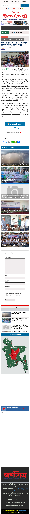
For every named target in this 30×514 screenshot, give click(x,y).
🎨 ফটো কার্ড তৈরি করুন (15, 124)
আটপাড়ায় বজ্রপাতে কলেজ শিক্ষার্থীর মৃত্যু (14, 164)
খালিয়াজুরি (6, 39)
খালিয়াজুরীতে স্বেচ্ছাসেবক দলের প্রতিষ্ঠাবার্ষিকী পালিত (11, 180)
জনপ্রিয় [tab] (15, 310)
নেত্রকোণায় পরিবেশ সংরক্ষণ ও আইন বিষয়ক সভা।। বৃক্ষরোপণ (15, 211)
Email (7, 281)
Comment (8, 257)
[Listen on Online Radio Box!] (27, 409)
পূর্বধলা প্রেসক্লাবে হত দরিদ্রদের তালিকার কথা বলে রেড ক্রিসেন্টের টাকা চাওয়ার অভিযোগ (15, 197)
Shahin (21, 132)
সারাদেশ (21, 39)
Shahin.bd (20, 512)
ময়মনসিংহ (11, 39)
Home (5, 37)
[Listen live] (4, 409)
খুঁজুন (25, 5)
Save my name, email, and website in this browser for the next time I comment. (14, 295)
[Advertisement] (15, 384)
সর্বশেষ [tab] (15, 307)
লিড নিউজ (16, 39)
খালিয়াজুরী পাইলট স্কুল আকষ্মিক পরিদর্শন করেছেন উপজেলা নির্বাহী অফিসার (14, 228)
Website (7, 286)
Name (7, 275)
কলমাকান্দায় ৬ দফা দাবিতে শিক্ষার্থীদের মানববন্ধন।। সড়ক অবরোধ (13, 245)
